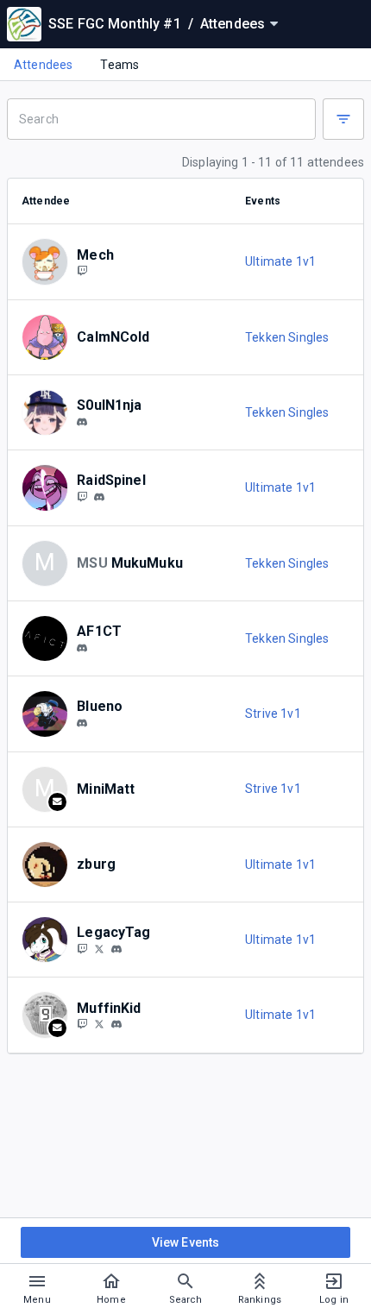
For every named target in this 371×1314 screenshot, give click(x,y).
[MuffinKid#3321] (116, 1024)
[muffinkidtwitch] (82, 1024)
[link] (82, 421)
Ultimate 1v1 (280, 261)
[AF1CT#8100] (82, 648)
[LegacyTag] (82, 948)
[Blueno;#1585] (82, 723)
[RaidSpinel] (82, 496)
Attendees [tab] (43, 65)
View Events (186, 1242)
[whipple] (99, 497)
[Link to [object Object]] (49, 261)
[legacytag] (116, 949)
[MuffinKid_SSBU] (99, 1024)
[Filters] (343, 119)
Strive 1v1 (273, 713)
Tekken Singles (287, 337)
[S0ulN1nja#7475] (82, 422)
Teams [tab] (119, 65)
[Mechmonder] (82, 271)
